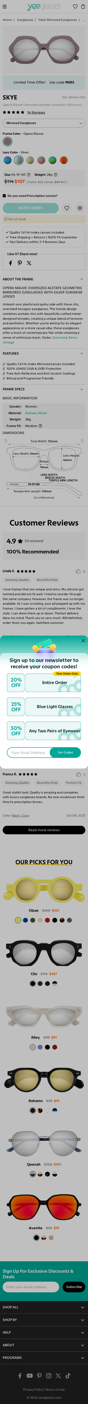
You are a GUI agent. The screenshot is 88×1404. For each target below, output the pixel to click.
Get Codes (65, 752)
